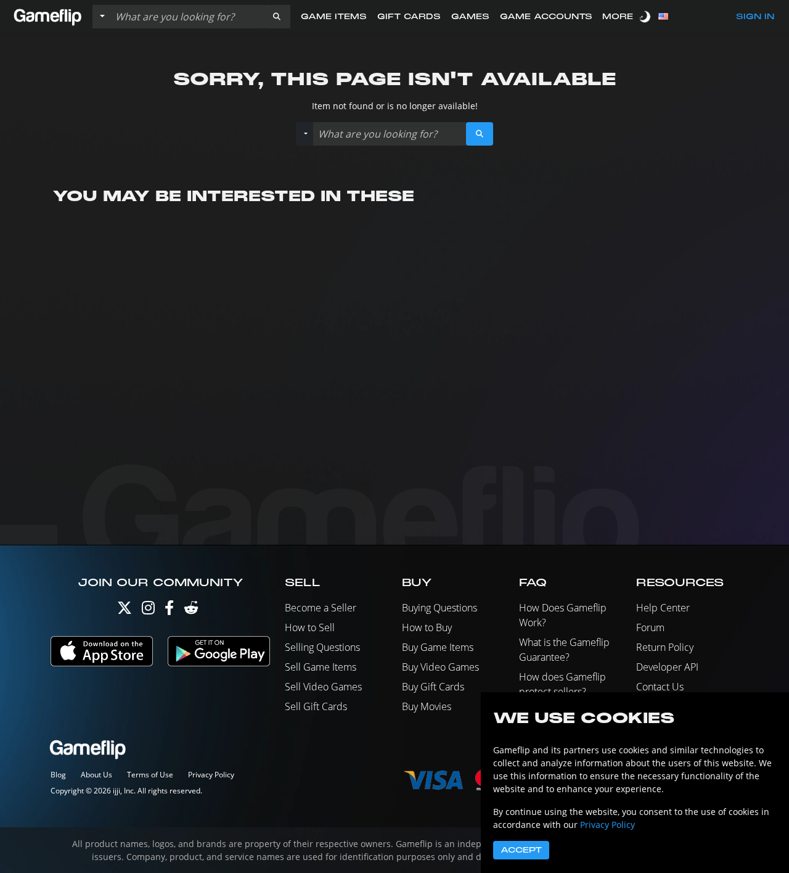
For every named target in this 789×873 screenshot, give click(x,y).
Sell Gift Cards (316, 706)
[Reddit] (191, 610)
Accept (521, 850)
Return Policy (664, 647)
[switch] (646, 16)
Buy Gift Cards (433, 686)
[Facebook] (169, 610)
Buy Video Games (440, 667)
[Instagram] (148, 610)
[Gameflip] (47, 15)
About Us (96, 774)
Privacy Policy (211, 774)
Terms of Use (150, 774)
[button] (276, 16)
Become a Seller (320, 607)
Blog (58, 774)
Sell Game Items (320, 667)
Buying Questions (439, 607)
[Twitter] (124, 610)
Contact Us (660, 686)
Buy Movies (426, 706)
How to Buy (427, 627)
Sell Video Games (323, 686)
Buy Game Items (437, 647)
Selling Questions (322, 647)
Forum (650, 627)
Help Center (663, 607)
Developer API (667, 667)
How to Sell (310, 627)
